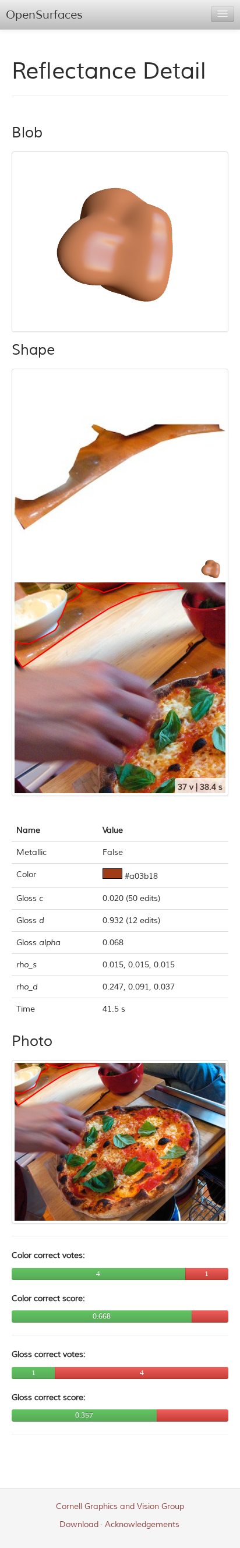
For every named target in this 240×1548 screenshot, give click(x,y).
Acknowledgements (142, 1524)
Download (78, 1524)
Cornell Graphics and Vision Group (120, 1506)
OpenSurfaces (44, 15)
